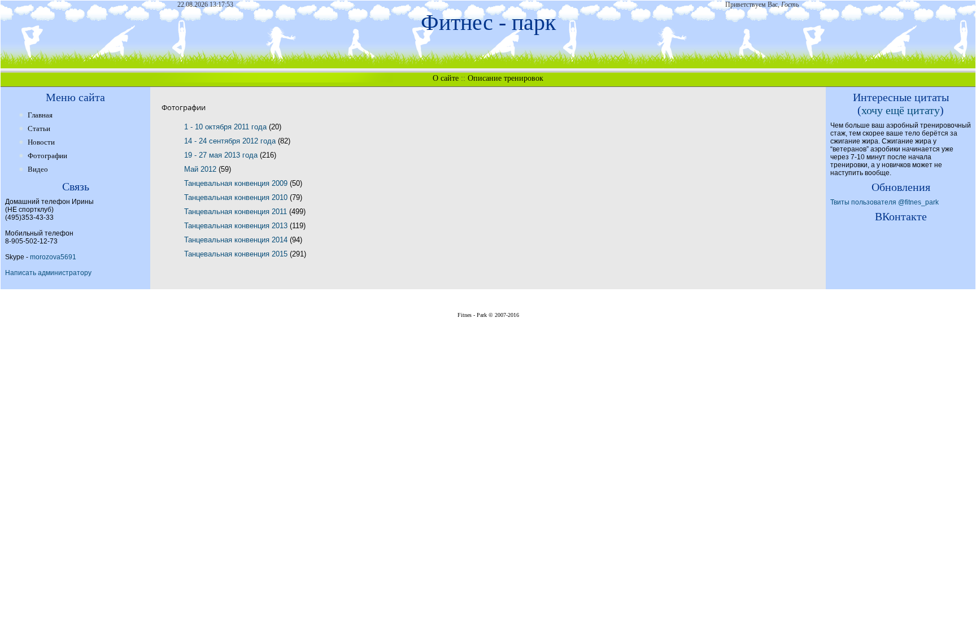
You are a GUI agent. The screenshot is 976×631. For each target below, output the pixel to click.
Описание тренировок (505, 78)
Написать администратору (48, 273)
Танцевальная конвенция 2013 (237, 225)
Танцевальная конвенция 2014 (237, 240)
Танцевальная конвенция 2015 (237, 254)
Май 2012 (201, 169)
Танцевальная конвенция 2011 (236, 211)
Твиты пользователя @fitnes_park (884, 202)
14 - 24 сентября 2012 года (231, 141)
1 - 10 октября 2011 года (226, 127)
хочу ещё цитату (900, 110)
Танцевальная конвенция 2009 (237, 183)
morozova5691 (53, 257)
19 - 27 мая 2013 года (222, 155)
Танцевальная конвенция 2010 (237, 197)
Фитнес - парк (488, 22)
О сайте (446, 78)
